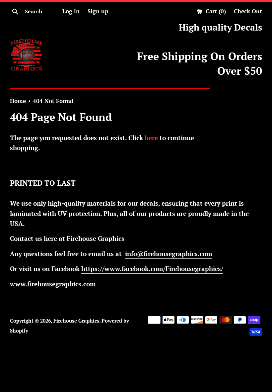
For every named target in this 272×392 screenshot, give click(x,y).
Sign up (98, 11)
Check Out (248, 11)
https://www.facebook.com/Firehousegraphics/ (152, 268)
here (151, 138)
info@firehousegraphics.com (168, 253)
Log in (71, 11)
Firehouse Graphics (76, 320)
